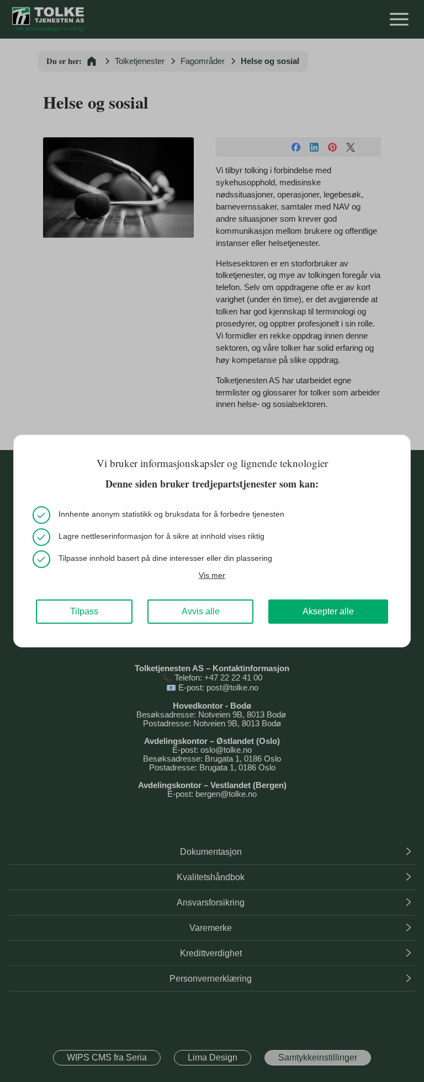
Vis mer (212, 575)
